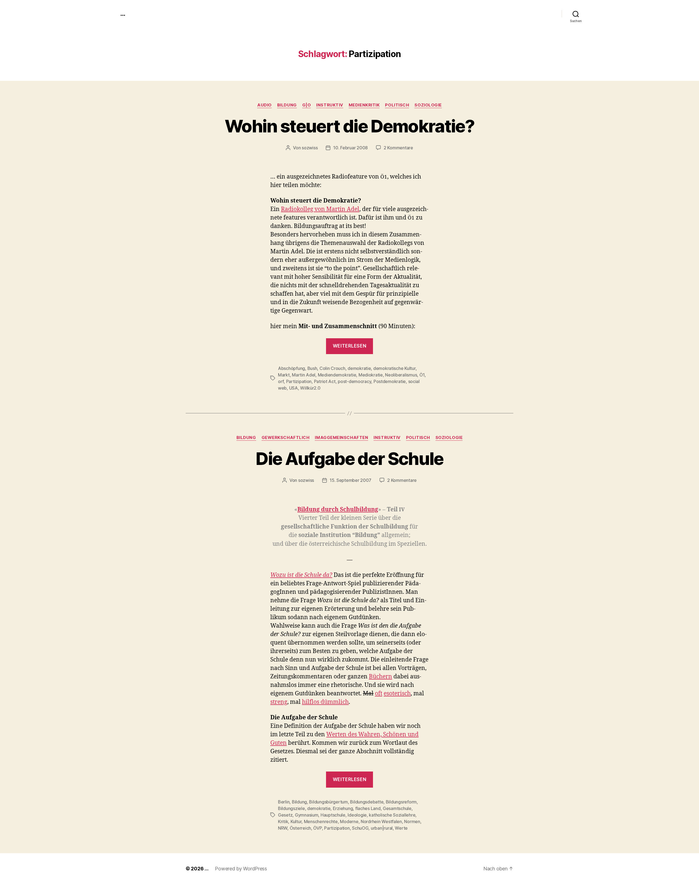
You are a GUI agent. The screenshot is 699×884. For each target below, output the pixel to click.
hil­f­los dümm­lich (325, 702)
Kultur (296, 821)
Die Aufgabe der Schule (349, 458)
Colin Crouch (332, 368)
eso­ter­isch (397, 693)
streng (278, 702)
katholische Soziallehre (392, 815)
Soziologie (428, 105)
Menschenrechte (321, 821)
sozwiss (310, 147)
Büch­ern (380, 676)
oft (378, 693)
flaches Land (368, 808)
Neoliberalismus (401, 375)
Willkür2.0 (310, 388)
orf (281, 381)
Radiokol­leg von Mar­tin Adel (320, 209)
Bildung (287, 105)
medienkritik (364, 105)
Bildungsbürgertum (328, 802)
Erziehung (343, 808)
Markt (284, 375)
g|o (306, 105)
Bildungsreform (401, 802)
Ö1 (422, 375)
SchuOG (360, 828)
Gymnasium (306, 815)
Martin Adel (303, 375)
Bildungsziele (291, 808)
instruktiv (329, 105)
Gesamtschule (397, 808)
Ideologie (357, 815)
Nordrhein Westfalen (381, 821)
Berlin (283, 802)
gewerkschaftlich (286, 437)
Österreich (300, 828)
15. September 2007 (350, 480)
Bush (312, 368)
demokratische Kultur (394, 368)
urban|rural (382, 828)
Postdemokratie (390, 381)
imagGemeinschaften (341, 437)
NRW (282, 828)
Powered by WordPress (241, 868)
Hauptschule (333, 815)
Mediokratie (371, 375)
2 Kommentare (398, 147)
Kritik (283, 821)
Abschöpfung (291, 368)
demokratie (359, 368)
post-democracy (354, 381)
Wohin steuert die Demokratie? (349, 126)
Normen (412, 821)
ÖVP (317, 828)
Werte (401, 828)
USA (293, 388)
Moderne (349, 821)
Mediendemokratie (337, 375)
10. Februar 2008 (350, 147)
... (122, 13)
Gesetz (285, 815)
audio (264, 105)
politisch (397, 105)
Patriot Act (325, 381)
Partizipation (299, 381)
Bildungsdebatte (366, 802)
